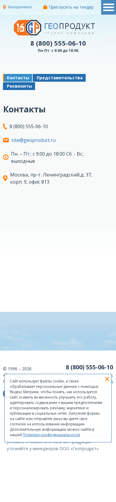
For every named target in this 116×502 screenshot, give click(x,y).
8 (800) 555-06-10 (58, 42)
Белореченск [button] (20, 7)
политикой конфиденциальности (81, 497)
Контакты (18, 77)
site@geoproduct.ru (33, 140)
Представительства (60, 77)
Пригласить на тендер (71, 7)
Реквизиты (19, 86)
